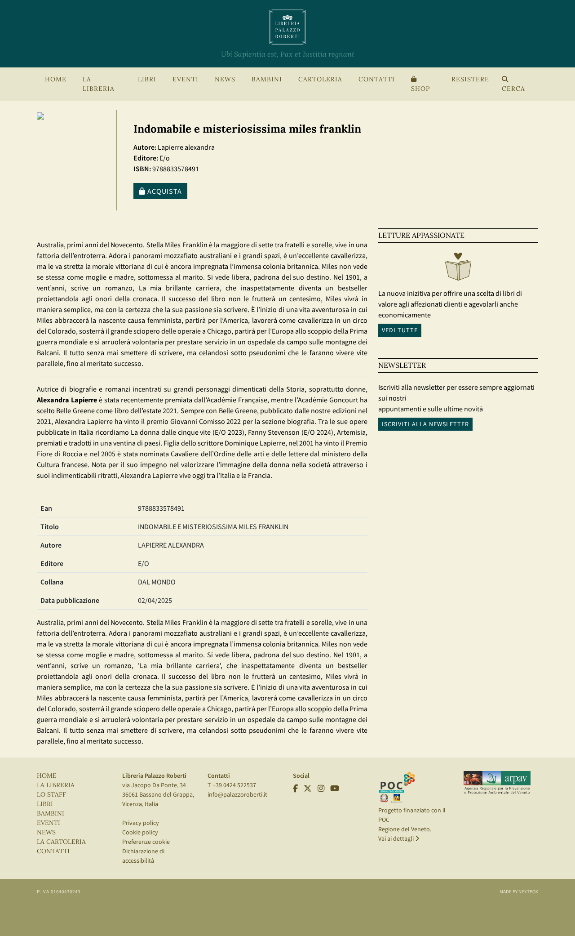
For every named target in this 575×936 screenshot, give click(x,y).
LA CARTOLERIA (61, 842)
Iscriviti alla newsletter (425, 424)
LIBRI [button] (147, 79)
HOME (55, 79)
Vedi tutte (400, 330)
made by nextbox (519, 891)
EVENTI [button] (185, 79)
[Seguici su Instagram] (321, 788)
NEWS (225, 79)
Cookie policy (140, 832)
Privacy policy (140, 823)
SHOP (420, 89)
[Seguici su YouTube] (334, 788)
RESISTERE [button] (470, 79)
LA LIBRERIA (56, 785)
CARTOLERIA (320, 79)
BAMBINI (267, 79)
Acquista (164, 191)
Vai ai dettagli (396, 838)
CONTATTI (376, 79)
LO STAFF (51, 794)
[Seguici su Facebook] (295, 788)
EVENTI (48, 823)
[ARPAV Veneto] (497, 783)
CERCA (513, 89)
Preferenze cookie (146, 842)
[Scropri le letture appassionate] (458, 268)
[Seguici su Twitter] (308, 788)
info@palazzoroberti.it (237, 794)
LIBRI (45, 804)
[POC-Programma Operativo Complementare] (397, 787)
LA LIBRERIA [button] (99, 84)
